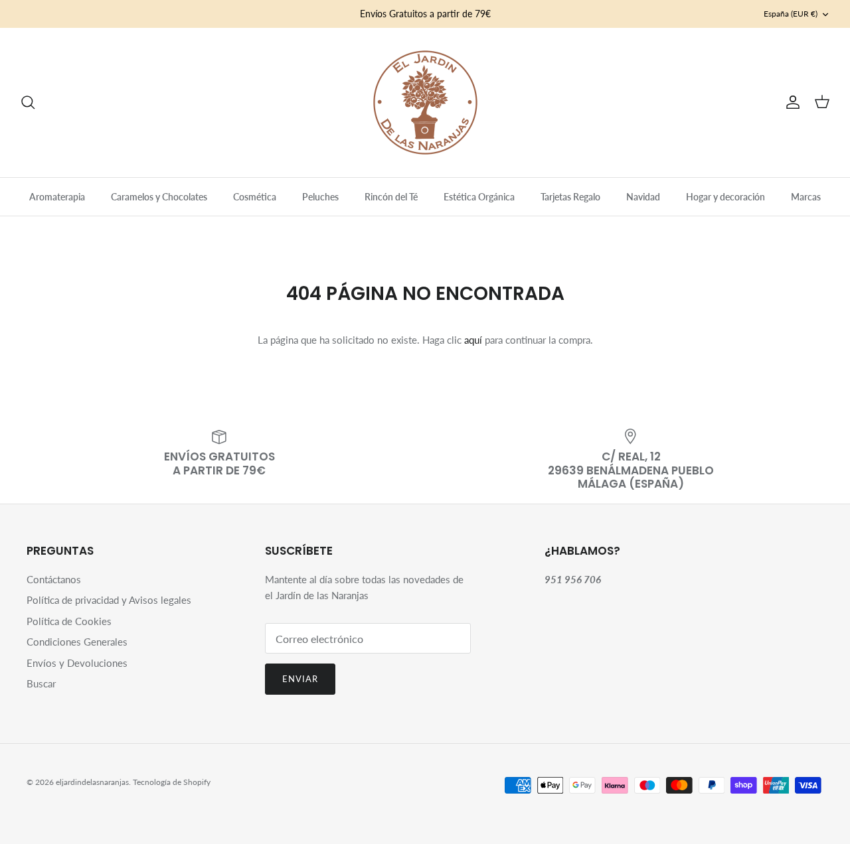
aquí (473, 340)
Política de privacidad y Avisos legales (109, 600)
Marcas (806, 196)
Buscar (41, 683)
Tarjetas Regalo (570, 196)
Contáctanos (54, 579)
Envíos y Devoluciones (77, 663)
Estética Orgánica (479, 196)
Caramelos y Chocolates (159, 196)
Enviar (300, 678)
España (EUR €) (790, 14)
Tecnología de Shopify (172, 782)
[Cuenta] (790, 102)
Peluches (320, 196)
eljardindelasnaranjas (92, 782)
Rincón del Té (391, 196)
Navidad (643, 196)
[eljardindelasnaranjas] (425, 102)
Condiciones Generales (77, 642)
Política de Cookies (69, 621)
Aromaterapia (57, 196)
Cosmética (254, 196)
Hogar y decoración (725, 196)
